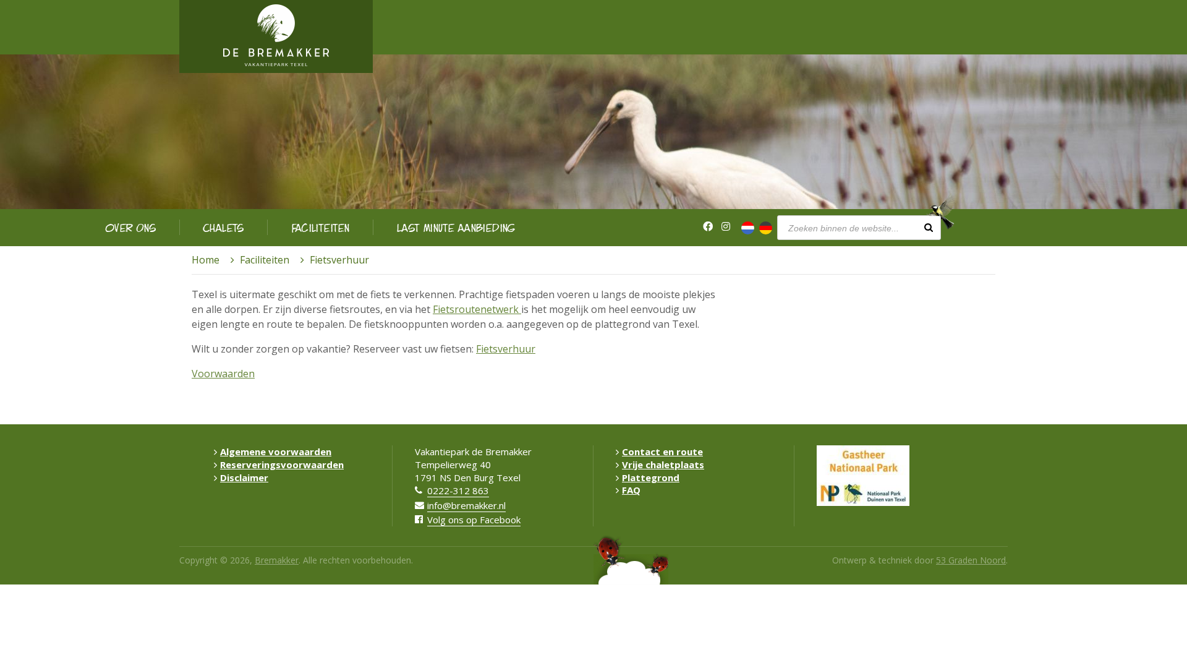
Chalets (223, 227)
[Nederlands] (747, 227)
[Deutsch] (765, 227)
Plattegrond (650, 477)
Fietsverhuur (505, 349)
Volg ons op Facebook (474, 519)
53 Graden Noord (971, 560)
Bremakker (277, 560)
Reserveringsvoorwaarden (282, 464)
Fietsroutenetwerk (477, 309)
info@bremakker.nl (466, 505)
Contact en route (662, 451)
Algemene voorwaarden (275, 451)
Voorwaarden (223, 373)
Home (205, 260)
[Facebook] (708, 226)
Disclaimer (244, 477)
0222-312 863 (458, 490)
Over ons (131, 227)
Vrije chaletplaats (663, 464)
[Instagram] (725, 226)
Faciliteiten (321, 227)
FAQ (631, 490)
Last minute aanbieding (456, 227)
